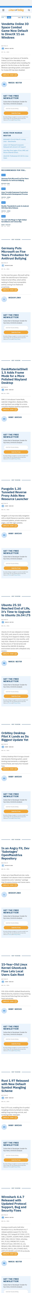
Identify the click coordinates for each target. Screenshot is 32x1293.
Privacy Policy (17, 120)
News (9, 17)
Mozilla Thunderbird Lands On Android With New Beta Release (15, 207)
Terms (9, 120)
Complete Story (8, 75)
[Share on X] (25, 17)
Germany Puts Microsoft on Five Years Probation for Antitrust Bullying (15, 179)
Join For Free (15, 113)
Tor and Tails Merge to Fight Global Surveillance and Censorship (14, 221)
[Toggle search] (29, 10)
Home (2, 17)
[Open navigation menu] (3, 10)
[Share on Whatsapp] (30, 17)
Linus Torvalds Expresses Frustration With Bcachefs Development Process (14, 193)
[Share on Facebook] (22, 17)
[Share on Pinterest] (27, 17)
